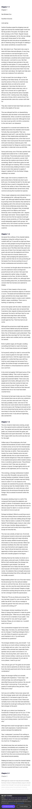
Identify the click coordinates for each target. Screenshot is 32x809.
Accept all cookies (8, 806)
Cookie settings (24, 806)
